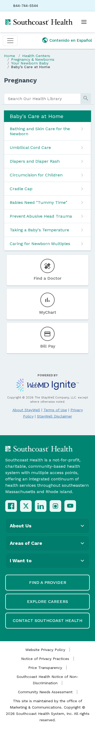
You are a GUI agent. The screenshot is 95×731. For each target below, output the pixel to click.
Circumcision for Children (36, 174)
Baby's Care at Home (30, 67)
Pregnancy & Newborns (32, 59)
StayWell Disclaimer (54, 416)
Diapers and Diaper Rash (35, 161)
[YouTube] (70, 506)
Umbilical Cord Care (30, 147)
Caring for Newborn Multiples (40, 243)
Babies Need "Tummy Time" (38, 202)
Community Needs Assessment (45, 692)
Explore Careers (47, 601)
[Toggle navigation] (10, 40)
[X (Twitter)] (26, 506)
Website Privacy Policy (45, 650)
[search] (42, 98)
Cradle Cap (21, 188)
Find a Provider (47, 582)
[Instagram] (55, 506)
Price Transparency (45, 668)
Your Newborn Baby (29, 63)
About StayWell (26, 410)
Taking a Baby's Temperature (39, 229)
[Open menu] (84, 22)
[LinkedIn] (40, 506)
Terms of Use (55, 410)
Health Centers (36, 56)
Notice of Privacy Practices (45, 659)
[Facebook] (11, 506)
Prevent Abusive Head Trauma (41, 216)
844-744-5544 (25, 5)
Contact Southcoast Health (47, 620)
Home (9, 56)
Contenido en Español (70, 40)
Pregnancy (20, 80)
